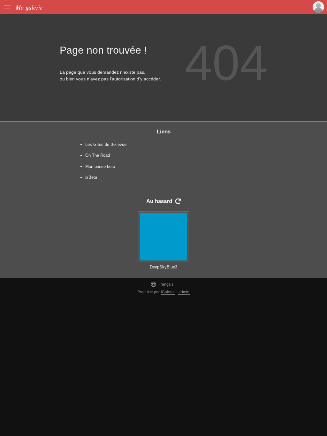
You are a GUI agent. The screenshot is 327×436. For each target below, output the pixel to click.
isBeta (91, 177)
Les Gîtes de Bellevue (105, 144)
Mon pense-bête (100, 166)
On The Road (97, 155)
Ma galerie (29, 7)
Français (161, 284)
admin (184, 292)
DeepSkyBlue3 (163, 267)
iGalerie (168, 292)
